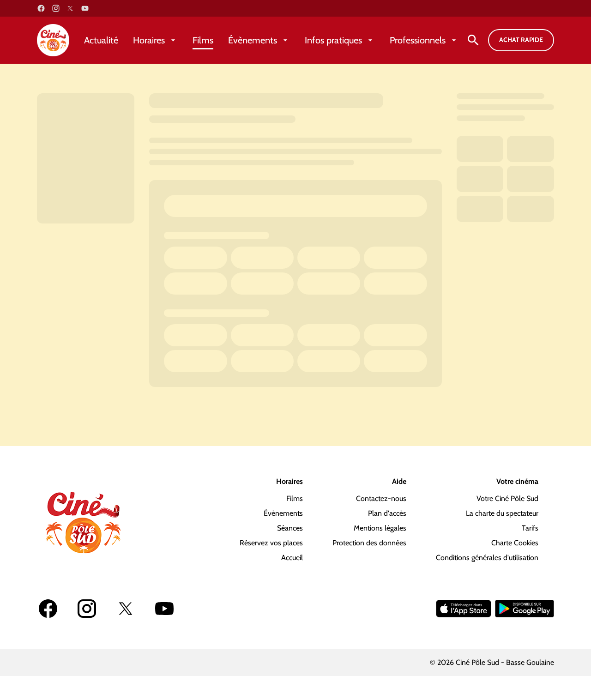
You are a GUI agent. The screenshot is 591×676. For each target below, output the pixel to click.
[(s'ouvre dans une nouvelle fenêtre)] (463, 608)
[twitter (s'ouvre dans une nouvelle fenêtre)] (70, 8)
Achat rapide (521, 40)
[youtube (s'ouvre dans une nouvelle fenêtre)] (85, 8)
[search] (473, 40)
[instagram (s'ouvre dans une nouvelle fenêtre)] (56, 8)
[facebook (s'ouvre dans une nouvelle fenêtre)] (41, 8)
